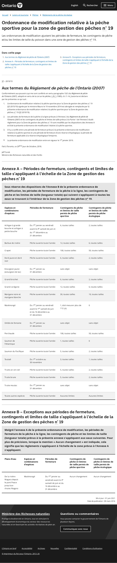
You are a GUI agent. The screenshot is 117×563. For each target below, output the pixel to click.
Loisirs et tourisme (20, 15)
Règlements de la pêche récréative (57, 15)
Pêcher (35, 15)
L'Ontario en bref (9, 548)
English (74, 5)
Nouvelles (55, 548)
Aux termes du (27, 57)
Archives (41, 548)
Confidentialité (70, 548)
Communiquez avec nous (75, 529)
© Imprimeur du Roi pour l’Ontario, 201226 (21, 553)
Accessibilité (27, 548)
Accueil (5, 15)
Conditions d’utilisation (92, 548)
